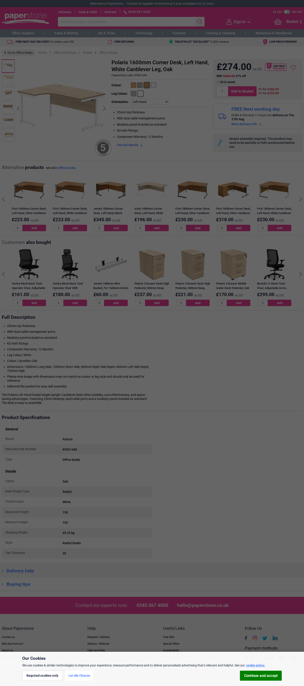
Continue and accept (261, 676)
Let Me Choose (79, 675)
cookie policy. (255, 665)
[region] (152, 669)
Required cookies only (42, 675)
